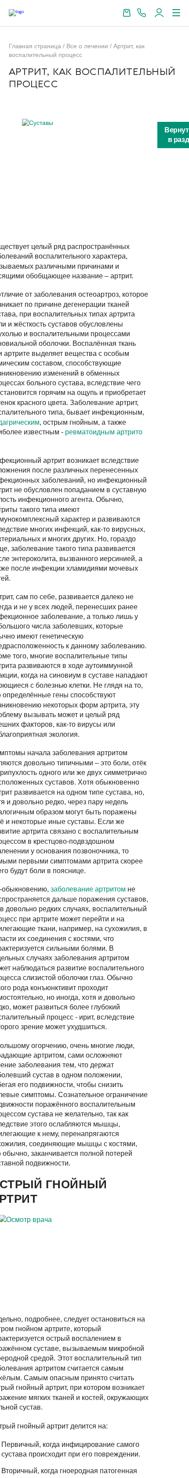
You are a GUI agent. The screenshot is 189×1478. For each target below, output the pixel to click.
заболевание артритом (88, 889)
